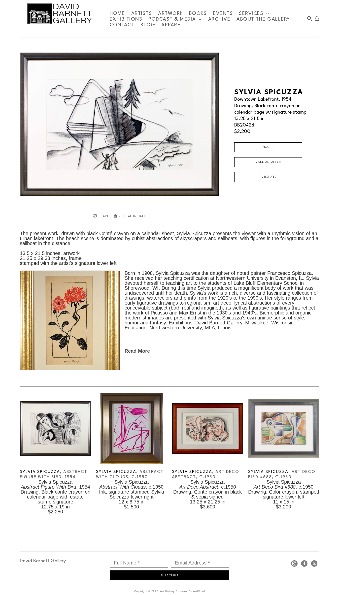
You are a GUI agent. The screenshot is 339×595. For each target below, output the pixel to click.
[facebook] (304, 563)
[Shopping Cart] (317, 18)
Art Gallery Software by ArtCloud (182, 591)
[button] (254, 13)
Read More (137, 351)
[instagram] (294, 563)
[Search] (309, 18)
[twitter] (314, 563)
